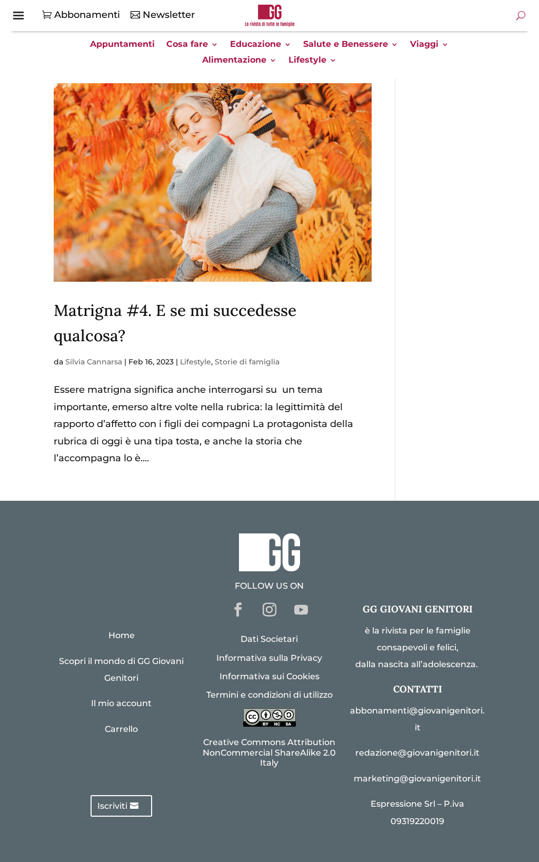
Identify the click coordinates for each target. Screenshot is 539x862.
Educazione (255, 45)
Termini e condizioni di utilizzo (269, 695)
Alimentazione (234, 60)
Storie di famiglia (247, 361)
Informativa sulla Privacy (269, 658)
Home (121, 635)
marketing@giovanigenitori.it (417, 779)
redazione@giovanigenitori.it (417, 753)
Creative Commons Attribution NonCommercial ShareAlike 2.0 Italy (269, 752)
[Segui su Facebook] (238, 609)
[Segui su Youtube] (301, 609)
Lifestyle (307, 60)
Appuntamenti (122, 45)
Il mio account (121, 703)
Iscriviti (112, 806)
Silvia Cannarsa (93, 361)
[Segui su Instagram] (269, 609)
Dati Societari (269, 639)
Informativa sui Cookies (269, 676)
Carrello (121, 729)
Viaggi (424, 45)
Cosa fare (187, 45)
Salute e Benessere (345, 45)
